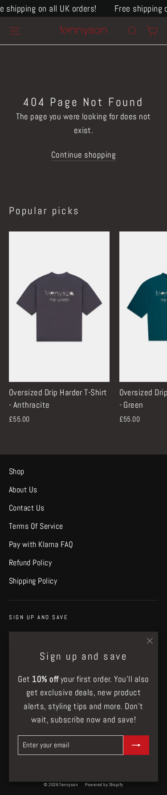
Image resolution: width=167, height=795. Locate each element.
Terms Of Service (36, 526)
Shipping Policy (33, 581)
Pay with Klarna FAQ (41, 544)
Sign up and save (38, 617)
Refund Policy (30, 563)
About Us (23, 490)
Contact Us (27, 508)
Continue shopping (83, 154)
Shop (16, 471)
